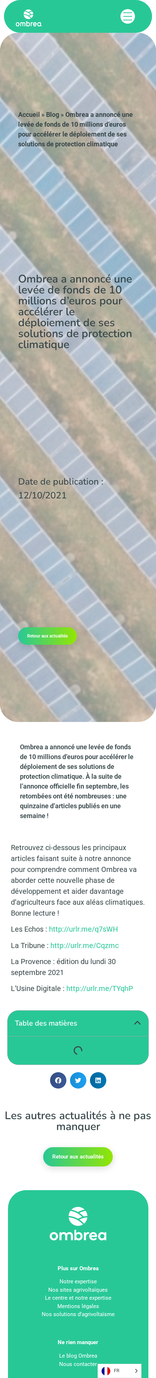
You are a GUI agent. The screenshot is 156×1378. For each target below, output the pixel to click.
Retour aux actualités (47, 636)
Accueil (29, 114)
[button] (137, 1023)
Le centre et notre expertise (78, 1298)
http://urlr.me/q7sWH (83, 929)
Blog (52, 114)
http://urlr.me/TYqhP (99, 988)
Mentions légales (78, 1306)
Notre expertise (78, 1281)
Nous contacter (78, 1364)
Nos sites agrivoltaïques (78, 1290)
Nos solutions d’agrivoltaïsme (78, 1314)
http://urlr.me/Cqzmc (84, 945)
